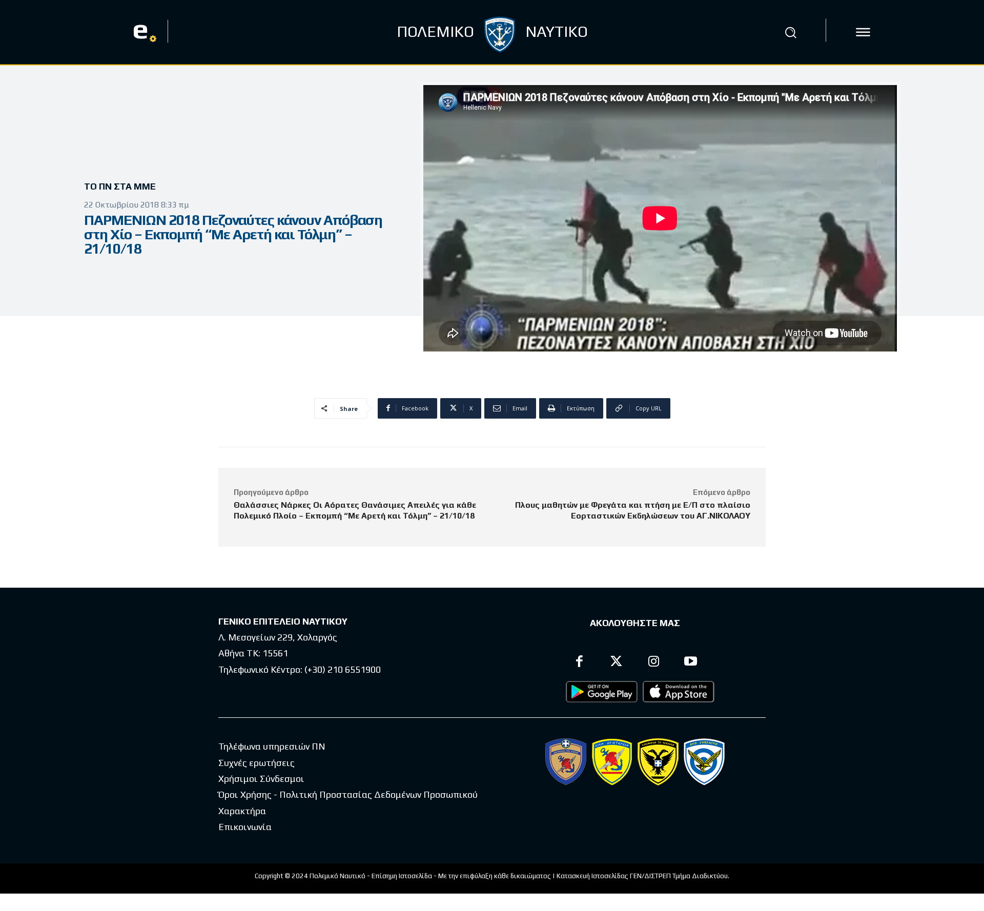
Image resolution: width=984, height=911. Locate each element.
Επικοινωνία (245, 826)
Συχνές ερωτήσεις (256, 762)
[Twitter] (617, 663)
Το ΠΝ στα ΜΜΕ (120, 186)
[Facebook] (579, 663)
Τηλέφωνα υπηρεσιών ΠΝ (271, 746)
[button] (790, 32)
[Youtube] (691, 663)
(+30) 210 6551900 (342, 669)
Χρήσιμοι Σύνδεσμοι (261, 778)
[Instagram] (654, 663)
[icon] (863, 32)
